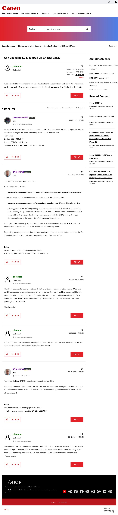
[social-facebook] (82, 491)
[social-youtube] (64, 491)
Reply (77, 95)
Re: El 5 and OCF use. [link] (67, 46)
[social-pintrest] (99, 491)
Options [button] (112, 46)
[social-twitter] (87, 491)
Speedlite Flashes (50, 46)
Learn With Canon (59, 13)
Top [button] (7, 509)
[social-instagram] (70, 491)
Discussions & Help (28, 13)
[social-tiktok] (76, 491)
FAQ (109, 2)
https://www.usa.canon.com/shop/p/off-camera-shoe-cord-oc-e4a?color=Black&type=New (44, 192)
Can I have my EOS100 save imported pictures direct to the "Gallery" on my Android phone (100, 174)
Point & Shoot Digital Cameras (100, 145)
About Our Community (80, 13)
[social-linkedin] (104, 491)
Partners (37, 487)
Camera (38, 46)
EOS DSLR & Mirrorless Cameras (101, 106)
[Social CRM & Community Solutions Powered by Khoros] (109, 510)
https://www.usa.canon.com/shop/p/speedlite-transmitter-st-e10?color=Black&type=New (44, 203)
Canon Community (11, 8)
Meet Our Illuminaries (10, 13)
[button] (7, 95)
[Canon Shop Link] (13, 482)
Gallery (44, 13)
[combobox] (68, 29)
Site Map (31, 487)
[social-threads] (93, 491)
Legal (26, 487)
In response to (23, 124)
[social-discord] (110, 491)
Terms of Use (8, 487)
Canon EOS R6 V (95, 103)
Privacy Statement (18, 487)
